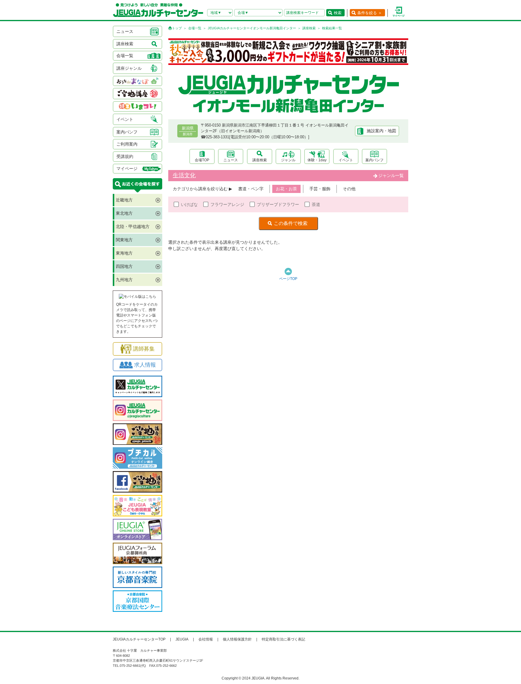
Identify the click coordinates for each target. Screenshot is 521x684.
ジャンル (288, 160)
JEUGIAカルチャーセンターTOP (139, 639)
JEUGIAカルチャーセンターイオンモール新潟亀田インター (252, 28)
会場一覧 (194, 28)
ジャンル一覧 (391, 175)
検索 (338, 13)
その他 (349, 188)
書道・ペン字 (251, 188)
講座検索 (309, 28)
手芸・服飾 (319, 188)
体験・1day (317, 160)
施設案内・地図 (381, 130)
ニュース (230, 160)
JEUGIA (181, 639)
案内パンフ (374, 160)
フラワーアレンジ (227, 204)
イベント (346, 160)
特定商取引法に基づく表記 (283, 639)
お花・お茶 (286, 188)
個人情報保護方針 (237, 639)
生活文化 (184, 175)
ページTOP (288, 279)
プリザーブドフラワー (278, 204)
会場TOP (202, 160)
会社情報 (205, 639)
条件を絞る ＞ (369, 13)
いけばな (189, 204)
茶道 (316, 204)
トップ (177, 28)
